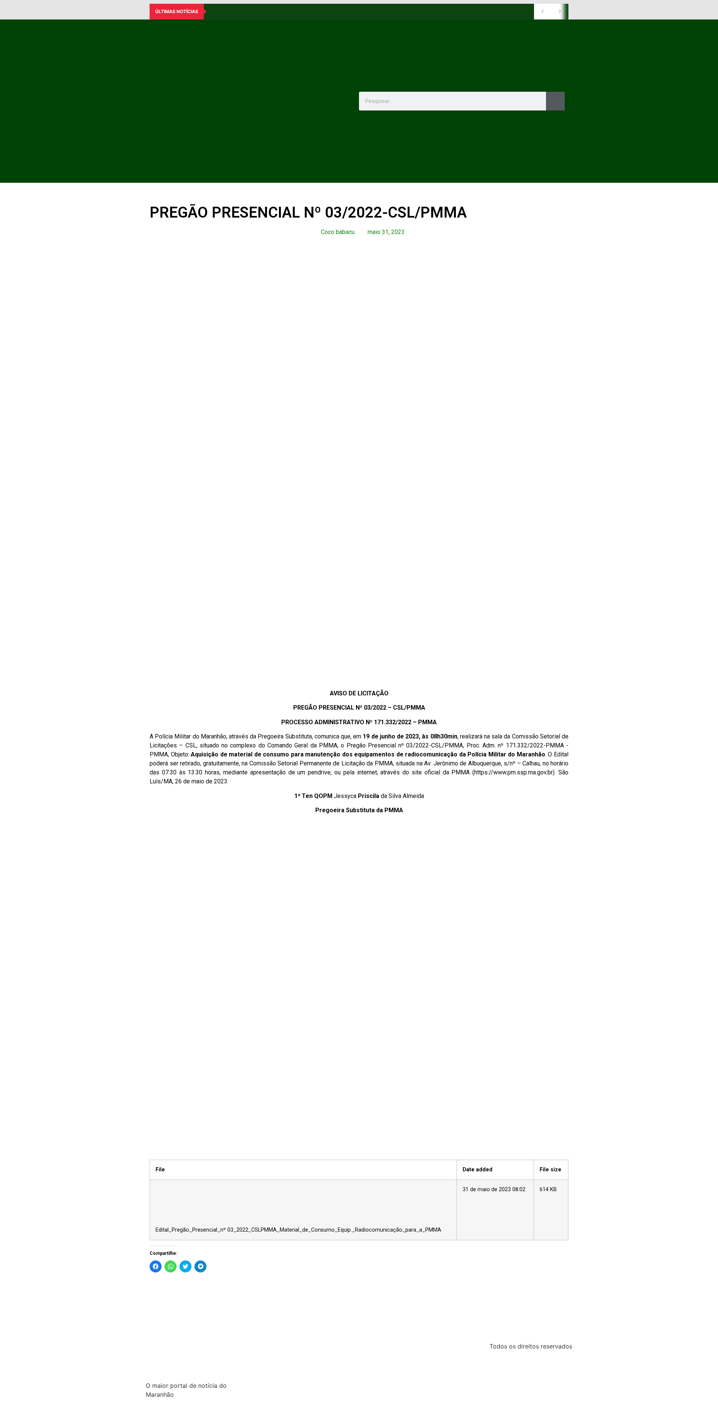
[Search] (555, 101)
